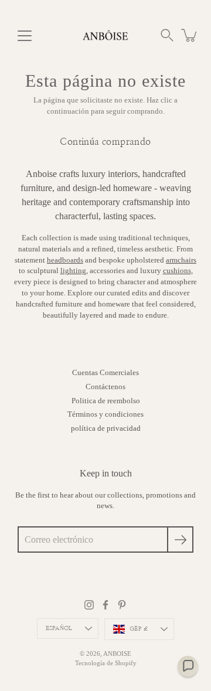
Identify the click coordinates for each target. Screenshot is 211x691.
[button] (167, 35)
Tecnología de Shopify (106, 662)
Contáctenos (105, 387)
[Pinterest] (122, 605)
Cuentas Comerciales (105, 373)
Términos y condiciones (105, 414)
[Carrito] (190, 35)
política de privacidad (106, 428)
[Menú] (25, 35)
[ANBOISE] (105, 35)
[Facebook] (105, 605)
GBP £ (139, 629)
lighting (73, 271)
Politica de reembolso (106, 401)
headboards (65, 260)
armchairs (181, 260)
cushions (177, 271)
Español (59, 628)
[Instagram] (89, 605)
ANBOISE (117, 653)
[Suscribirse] (180, 539)
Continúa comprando (105, 142)
